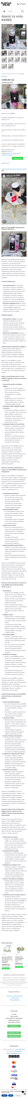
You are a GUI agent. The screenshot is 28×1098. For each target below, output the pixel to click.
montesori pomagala (6, 155)
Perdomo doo (5, 163)
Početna (3, 73)
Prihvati (4, 1095)
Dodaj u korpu (17, 158)
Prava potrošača (14, 1000)
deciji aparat (17, 153)
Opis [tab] (2, 170)
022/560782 (18, 1051)
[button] (4, 11)
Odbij (11, 1095)
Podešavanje (18, 1095)
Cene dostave (15, 998)
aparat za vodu (10, 153)
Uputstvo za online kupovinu (15, 996)
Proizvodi (9, 73)
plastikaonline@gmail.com (14, 1053)
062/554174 (21, 1049)
